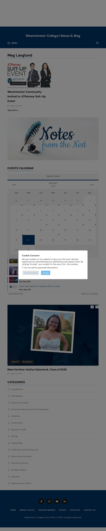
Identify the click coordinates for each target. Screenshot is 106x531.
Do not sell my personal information (41, 267)
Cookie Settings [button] (30, 273)
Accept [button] (46, 273)
